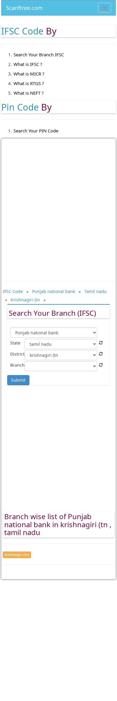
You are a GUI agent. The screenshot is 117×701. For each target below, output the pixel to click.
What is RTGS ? (29, 83)
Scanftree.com (24, 6)
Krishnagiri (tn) (16, 554)
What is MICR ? (29, 74)
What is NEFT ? (29, 93)
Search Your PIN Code (36, 131)
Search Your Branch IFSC (39, 55)
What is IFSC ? (28, 64)
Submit (18, 380)
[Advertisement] (58, 205)
